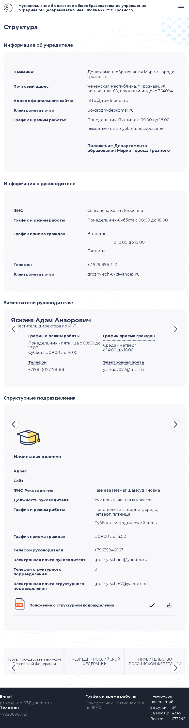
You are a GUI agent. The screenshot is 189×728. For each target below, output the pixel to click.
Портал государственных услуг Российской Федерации (34, 661)
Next (175, 329)
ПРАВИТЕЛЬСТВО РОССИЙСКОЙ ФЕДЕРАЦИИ (155, 661)
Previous (14, 329)
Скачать (169, 605)
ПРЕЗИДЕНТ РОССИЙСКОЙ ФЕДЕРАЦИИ (94, 661)
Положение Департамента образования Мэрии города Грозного (128, 148)
